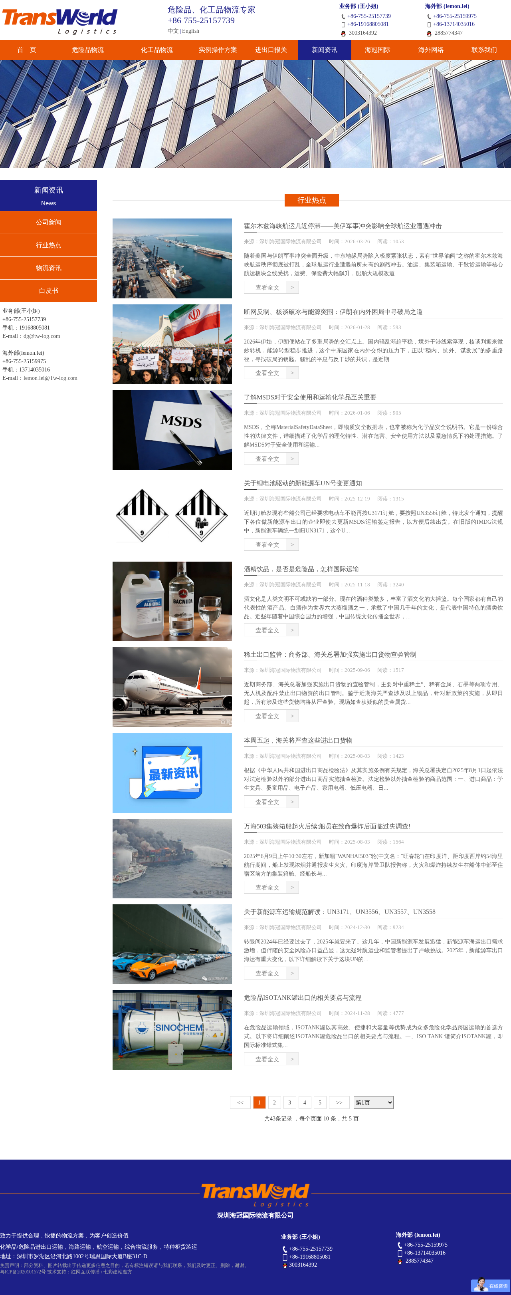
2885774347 (448, 33)
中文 (173, 31)
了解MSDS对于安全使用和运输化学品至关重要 (310, 397)
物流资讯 (48, 267)
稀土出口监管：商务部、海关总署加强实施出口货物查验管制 (330, 654)
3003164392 (362, 33)
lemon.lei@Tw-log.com (50, 378)
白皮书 (48, 290)
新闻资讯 (324, 49)
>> (339, 1103)
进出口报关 (271, 49)
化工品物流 (157, 49)
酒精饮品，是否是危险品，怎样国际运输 (301, 569)
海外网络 (431, 49)
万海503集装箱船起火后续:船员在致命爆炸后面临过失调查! (327, 826)
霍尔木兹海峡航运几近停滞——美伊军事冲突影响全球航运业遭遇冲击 (343, 225)
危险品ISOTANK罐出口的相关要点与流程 (303, 997)
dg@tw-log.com (42, 336)
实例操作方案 (218, 49)
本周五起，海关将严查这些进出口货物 (298, 740)
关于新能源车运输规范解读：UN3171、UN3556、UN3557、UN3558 (340, 911)
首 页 (26, 49)
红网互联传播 (85, 1272)
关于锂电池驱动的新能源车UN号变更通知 (303, 483)
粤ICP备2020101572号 (23, 1272)
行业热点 (48, 245)
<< (240, 1103)
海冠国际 (377, 49)
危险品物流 (88, 49)
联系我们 (484, 49)
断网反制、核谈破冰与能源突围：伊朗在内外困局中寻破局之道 (333, 311)
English (190, 31)
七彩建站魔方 (117, 1272)
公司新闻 (48, 222)
